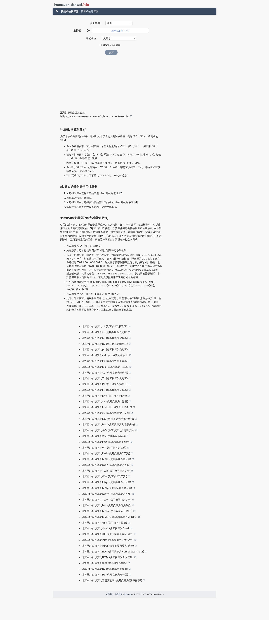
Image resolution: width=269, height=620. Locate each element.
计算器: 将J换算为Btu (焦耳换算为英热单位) (107, 505)
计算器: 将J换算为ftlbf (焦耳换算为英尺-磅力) (108, 534)
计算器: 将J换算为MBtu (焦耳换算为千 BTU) (107, 511)
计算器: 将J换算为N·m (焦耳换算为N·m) (104, 395)
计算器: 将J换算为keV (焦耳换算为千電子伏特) (108, 418)
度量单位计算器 (89, 11)
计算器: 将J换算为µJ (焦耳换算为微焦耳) (105, 349)
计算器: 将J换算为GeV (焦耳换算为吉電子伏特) (108, 430)
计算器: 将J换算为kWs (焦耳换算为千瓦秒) (106, 441)
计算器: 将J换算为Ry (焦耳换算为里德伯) (105, 568)
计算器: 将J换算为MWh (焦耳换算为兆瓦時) (106, 459)
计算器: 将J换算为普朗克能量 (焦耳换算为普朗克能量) (112, 580)
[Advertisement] (111, 80)
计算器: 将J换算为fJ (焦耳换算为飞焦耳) (104, 332)
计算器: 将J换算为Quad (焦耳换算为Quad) (106, 528)
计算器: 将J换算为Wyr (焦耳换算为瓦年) (104, 476)
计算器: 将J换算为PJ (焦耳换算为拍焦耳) (105, 384)
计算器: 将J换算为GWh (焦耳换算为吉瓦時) (106, 464)
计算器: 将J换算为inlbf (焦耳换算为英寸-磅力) (108, 539)
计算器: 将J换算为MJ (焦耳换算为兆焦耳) (105, 366)
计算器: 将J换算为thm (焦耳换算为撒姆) (104, 522)
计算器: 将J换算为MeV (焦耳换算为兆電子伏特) (108, 424)
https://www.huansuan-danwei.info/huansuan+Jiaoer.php (94, 116)
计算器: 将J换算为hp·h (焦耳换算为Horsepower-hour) (113, 551)
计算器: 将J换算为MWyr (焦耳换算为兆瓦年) (107, 488)
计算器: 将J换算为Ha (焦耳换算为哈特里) (105, 574)
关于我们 (109, 594)
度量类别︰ (96, 23)
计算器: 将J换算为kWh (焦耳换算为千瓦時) (106, 453)
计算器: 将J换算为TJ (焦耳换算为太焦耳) (105, 378)
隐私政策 (118, 594)
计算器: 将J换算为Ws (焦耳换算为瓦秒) (104, 436)
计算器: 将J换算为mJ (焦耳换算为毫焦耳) (105, 355)
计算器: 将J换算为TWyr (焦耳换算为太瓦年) (106, 499)
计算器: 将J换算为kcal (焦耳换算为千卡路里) (107, 407)
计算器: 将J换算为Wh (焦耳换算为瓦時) (104, 447)
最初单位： (92, 38)
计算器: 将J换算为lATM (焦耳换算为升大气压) (107, 557)
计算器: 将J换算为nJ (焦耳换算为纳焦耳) (105, 343)
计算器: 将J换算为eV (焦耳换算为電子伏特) (106, 412)
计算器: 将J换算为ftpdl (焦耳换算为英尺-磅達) (108, 545)
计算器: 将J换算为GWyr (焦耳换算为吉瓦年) (107, 493)
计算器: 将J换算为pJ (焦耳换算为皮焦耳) (105, 337)
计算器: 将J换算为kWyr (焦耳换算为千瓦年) (106, 482)
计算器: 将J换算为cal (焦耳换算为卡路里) (105, 401)
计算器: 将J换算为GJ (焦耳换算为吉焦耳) (105, 372)
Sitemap (128, 594)
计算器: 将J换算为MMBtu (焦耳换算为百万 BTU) (109, 516)
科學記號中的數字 (111, 45)
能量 (116, 193)
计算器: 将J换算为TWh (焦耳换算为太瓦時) (106, 470)
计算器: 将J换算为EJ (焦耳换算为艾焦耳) (105, 389)
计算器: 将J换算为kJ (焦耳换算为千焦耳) (105, 361)
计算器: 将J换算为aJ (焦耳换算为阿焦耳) (105, 326)
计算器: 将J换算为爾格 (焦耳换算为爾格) (104, 563)
